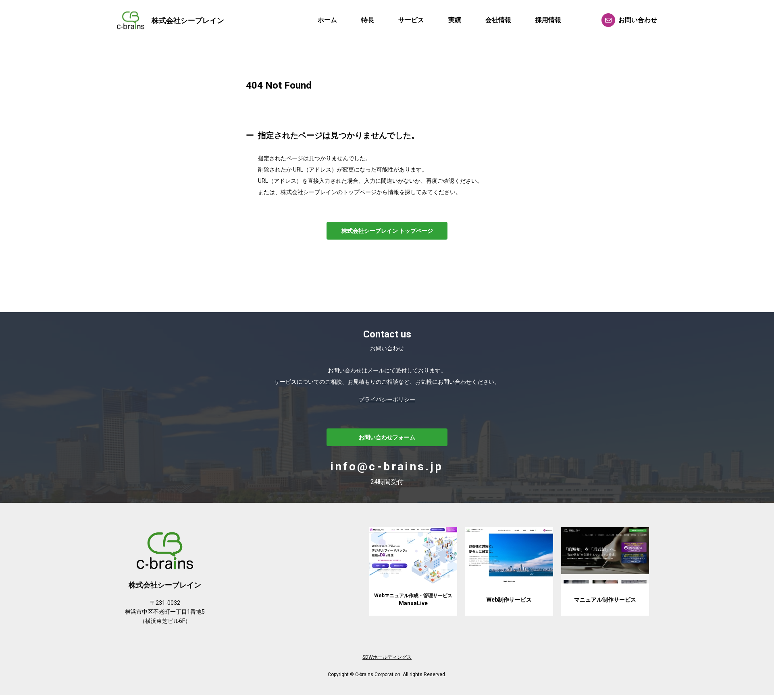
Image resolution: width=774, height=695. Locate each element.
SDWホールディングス (387, 657)
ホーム (327, 20)
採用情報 (548, 20)
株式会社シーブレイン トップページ (387, 231)
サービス (411, 20)
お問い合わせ (637, 20)
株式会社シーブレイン (188, 20)
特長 (367, 20)
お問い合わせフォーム (387, 437)
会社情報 (498, 20)
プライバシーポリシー (387, 399)
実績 (454, 20)
